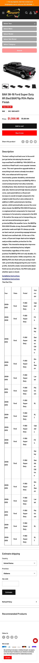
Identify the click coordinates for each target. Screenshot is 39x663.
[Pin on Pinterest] (27, 141)
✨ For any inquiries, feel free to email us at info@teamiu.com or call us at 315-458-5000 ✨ (19, 3)
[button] (35, 640)
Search (19, 50)
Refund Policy (7, 602)
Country (5, 558)
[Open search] (26, 13)
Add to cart (19, 126)
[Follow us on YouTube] (16, 637)
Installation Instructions (11, 276)
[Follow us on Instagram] (11, 637)
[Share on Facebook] (22, 141)
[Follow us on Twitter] (7, 637)
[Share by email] (35, 141)
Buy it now (20, 133)
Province (5, 569)
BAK (3, 111)
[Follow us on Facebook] (3, 637)
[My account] (31, 13)
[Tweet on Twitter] (31, 141)
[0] (35, 12)
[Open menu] (3, 13)
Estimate (8, 592)
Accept (8, 657)
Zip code (5, 579)
